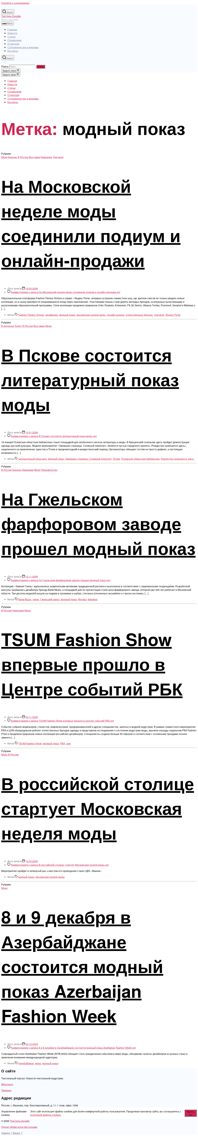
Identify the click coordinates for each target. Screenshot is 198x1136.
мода (38, 1063)
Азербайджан (26, 1063)
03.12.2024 (32, 1044)
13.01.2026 (32, 432)
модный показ (67, 315)
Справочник (14, 40)
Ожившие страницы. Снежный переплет (88, 459)
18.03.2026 (32, 288)
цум (68, 743)
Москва (82, 599)
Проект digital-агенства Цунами (19, 1127)
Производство (49, 470)
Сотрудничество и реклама (23, 47)
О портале (13, 44)
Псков (116, 459)
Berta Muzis (24, 599)
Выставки (34, 157)
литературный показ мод (32, 459)
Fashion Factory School (31, 315)
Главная (12, 29)
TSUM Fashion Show (30, 743)
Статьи (11, 36)
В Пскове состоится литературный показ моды (90, 379)
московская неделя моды (91, 315)
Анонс (18, 326)
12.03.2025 (32, 861)
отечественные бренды (139, 315)
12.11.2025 (32, 576)
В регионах (7, 326)
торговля (159, 315)
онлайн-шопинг (116, 315)
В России (23, 157)
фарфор (92, 599)
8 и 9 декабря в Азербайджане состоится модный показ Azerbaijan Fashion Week (82, 966)
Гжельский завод (50, 599)
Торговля (58, 157)
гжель (35, 599)
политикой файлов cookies (45, 1115)
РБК (62, 743)
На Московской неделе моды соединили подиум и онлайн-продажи (91, 222)
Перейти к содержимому (15, 3)
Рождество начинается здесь (177, 459)
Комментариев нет (65, 292)
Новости (12, 33)
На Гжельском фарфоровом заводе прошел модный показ (98, 523)
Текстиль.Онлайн (11, 16)
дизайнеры (51, 315)
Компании (46, 157)
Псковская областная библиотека (140, 459)
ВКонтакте (7, 1084)
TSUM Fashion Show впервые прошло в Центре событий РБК (92, 664)
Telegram (6, 1090)
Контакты (12, 51)
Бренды (12, 157)
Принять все (190, 1113)
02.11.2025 (32, 717)
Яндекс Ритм (173, 315)
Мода (4, 157)
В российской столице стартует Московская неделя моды (97, 808)
